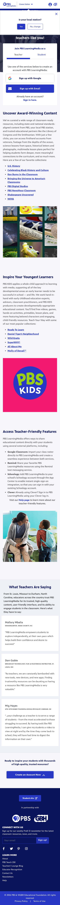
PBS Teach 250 (8, 862)
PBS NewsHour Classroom (22, 190)
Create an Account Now (28, 774)
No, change (35, 26)
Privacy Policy (21, 901)
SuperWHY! (14, 342)
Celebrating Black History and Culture (28, 170)
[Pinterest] (18, 849)
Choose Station (24, 4)
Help (4, 880)
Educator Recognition (12, 869)
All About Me (15, 346)
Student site (28, 798)
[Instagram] (26, 849)
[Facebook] (3, 849)
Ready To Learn (16, 329)
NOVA (11, 199)
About (5, 858)
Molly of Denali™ (17, 350)
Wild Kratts (14, 338)
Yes (21, 26)
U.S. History (14, 166)
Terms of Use (39, 901)
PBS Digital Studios (18, 186)
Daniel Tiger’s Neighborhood (23, 334)
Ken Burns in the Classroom (23, 174)
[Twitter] (11, 849)
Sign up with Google (30, 78)
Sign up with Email (30, 88)
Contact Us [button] (7, 873)
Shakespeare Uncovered (20, 194)
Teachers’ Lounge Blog (12, 866)
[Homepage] (10, 4)
